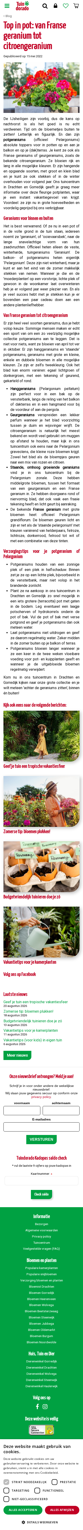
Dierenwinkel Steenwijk (41, 1380)
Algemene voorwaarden (41, 1230)
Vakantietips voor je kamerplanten (29, 962)
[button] (41, 1522)
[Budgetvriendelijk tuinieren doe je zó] (41, 866)
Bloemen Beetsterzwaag (41, 1311)
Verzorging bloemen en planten (41, 1280)
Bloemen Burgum (41, 1336)
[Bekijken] (76, 5)
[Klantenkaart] (55, 5)
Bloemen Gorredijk (41, 1293)
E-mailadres (41, 1119)
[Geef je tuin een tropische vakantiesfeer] (41, 736)
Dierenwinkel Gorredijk (41, 1361)
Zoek (45, 5)
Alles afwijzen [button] (62, 1510)
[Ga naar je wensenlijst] (66, 5)
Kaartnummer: (41, 1174)
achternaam (61, 1103)
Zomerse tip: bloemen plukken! (26, 832)
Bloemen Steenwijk (41, 1317)
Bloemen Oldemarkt (41, 1330)
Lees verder (67, 1473)
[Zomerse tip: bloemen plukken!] (41, 801)
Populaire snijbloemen (42, 1274)
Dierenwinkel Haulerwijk (42, 1386)
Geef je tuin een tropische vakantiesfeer (34, 766)
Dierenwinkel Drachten (41, 1367)
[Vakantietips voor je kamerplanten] (41, 932)
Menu (6, 5)
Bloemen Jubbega (41, 1323)
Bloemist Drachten (41, 1286)
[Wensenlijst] (65, 5)
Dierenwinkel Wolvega (41, 1373)
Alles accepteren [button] (23, 1510)
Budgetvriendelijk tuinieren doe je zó (31, 897)
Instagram (45, 1406)
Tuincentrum (41, 1242)
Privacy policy (41, 1236)
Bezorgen (41, 1224)
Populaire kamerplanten (41, 1268)
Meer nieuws (17, 1055)
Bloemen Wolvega (41, 1305)
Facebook (37, 1406)
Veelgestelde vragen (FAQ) (41, 1248)
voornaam (22, 1103)
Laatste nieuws (15, 994)
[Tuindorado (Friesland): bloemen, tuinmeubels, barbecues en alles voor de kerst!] (22, 5)
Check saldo (41, 1194)
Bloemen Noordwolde (41, 1342)
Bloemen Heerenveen (41, 1299)
